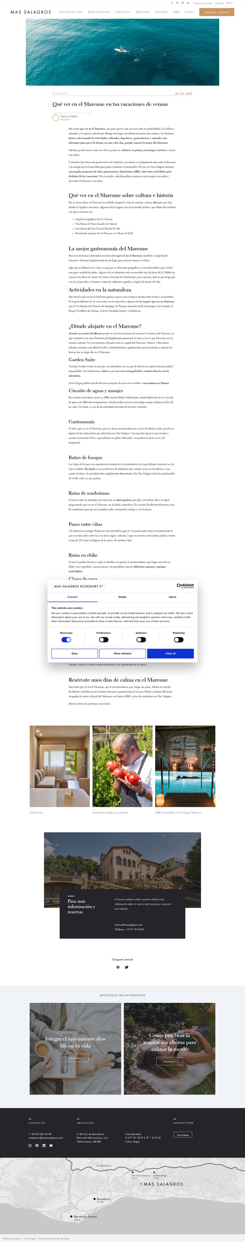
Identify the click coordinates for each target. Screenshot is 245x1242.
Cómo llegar (132, 1141)
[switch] (103, 639)
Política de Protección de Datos (54, 1238)
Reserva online (217, 12)
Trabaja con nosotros (202, 2)
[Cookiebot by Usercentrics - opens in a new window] (179, 585)
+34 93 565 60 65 (134, 929)
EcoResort (60, 93)
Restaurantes (143, 12)
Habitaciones (123, 12)
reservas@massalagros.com (128, 925)
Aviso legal (29, 1238)
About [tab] (172, 597)
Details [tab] (122, 597)
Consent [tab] (73, 597)
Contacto (219, 2)
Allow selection (123, 653)
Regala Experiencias (99, 12)
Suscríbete (183, 1134)
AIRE (176, 12)
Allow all (171, 653)
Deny (75, 653)
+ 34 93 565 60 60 (39, 1133)
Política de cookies (12, 1238)
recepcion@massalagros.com (45, 1137)
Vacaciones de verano (70, 12)
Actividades (161, 12)
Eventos (189, 12)
